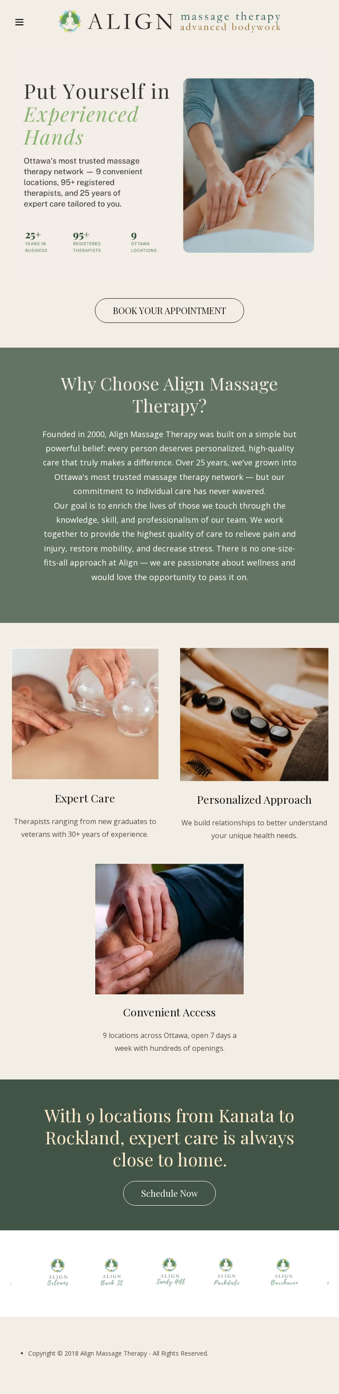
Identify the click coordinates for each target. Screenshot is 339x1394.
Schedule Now (169, 1193)
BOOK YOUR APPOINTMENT (169, 310)
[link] (169, 21)
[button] (34, 22)
